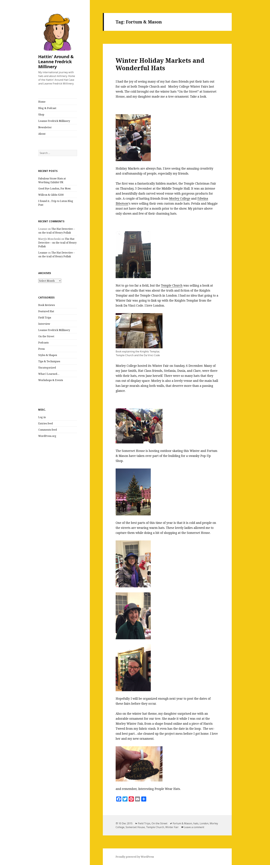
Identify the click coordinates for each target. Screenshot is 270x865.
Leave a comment (194, 827)
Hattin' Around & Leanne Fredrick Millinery (56, 61)
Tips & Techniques (49, 361)
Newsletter (45, 127)
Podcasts (43, 342)
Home (41, 101)
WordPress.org (47, 436)
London (204, 823)
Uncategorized (47, 367)
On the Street (46, 336)
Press (41, 349)
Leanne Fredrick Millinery (54, 121)
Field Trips (44, 317)
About (41, 133)
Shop (41, 114)
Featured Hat (46, 311)
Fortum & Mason (182, 823)
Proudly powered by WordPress (135, 856)
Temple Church (171, 285)
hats (195, 823)
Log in (42, 417)
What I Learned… (48, 374)
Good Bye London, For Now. (54, 188)
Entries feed (45, 423)
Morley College (179, 198)
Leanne (42, 252)
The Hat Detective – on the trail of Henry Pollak (57, 242)
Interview (44, 324)
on (126, 203)
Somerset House (135, 827)
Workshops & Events (50, 380)
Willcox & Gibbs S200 (51, 194)
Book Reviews (46, 305)
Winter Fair (172, 827)
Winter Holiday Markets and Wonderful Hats (160, 64)
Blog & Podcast (47, 108)
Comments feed (47, 429)
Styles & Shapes (47, 355)
